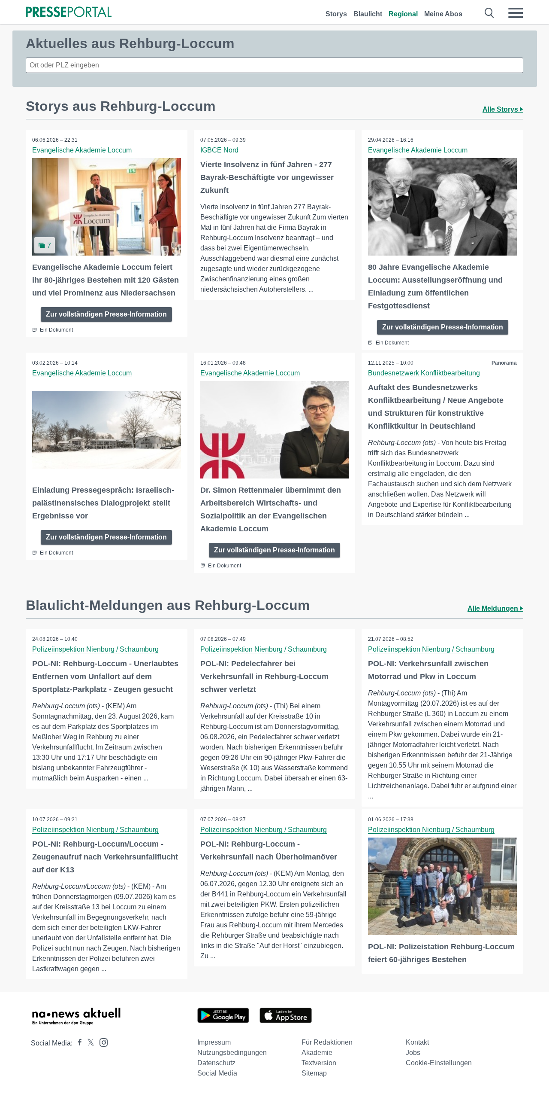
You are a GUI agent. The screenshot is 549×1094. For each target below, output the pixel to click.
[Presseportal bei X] (88, 1043)
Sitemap (314, 1073)
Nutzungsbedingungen (232, 1052)
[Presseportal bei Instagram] (101, 1041)
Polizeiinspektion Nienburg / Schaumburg (95, 649)
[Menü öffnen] (515, 13)
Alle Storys (501, 109)
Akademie (317, 1052)
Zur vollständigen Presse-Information (106, 314)
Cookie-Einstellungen (439, 1063)
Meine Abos (443, 14)
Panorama (504, 363)
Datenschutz (216, 1063)
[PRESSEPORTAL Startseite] (69, 12)
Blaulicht (367, 14)
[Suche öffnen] (489, 13)
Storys (336, 14)
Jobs (413, 1052)
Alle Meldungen (494, 608)
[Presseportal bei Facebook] (77, 1043)
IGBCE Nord (219, 150)
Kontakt (417, 1042)
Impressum (214, 1042)
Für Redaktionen (327, 1042)
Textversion (319, 1063)
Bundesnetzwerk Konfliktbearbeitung (424, 373)
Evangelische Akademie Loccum (82, 150)
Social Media (217, 1073)
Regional (403, 14)
